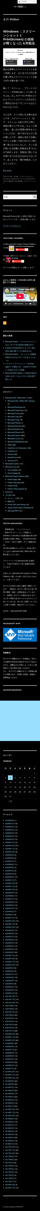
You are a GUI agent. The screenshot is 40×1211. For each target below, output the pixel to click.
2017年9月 (9, 1156)
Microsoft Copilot (12, 463)
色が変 (11, 181)
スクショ (22, 179)
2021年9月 (9, 1005)
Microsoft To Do (14, 438)
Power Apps (12, 479)
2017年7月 (9, 1162)
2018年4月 (9, 1134)
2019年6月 (9, 1090)
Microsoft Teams (14, 435)
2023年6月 (9, 939)
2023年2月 (9, 952)
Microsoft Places (14, 423)
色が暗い (20, 181)
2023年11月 (10, 924)
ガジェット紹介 (14, 498)
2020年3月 (9, 1062)
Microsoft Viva (10, 466)
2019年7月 (9, 1087)
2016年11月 (10, 1187)
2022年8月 (9, 971)
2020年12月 (10, 1034)
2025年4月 (9, 870)
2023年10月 (10, 927)
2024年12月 (10, 883)
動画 (9, 501)
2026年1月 (9, 842)
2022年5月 (9, 980)
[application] (20, 296)
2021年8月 (9, 1008)
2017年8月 (9, 1159)
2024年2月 (9, 914)
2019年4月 (9, 1096)
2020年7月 (9, 1049)
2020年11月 (10, 1037)
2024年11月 (10, 886)
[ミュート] (30, 304)
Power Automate (14, 482)
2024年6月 (9, 902)
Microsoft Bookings (15, 407)
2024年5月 (9, 905)
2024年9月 (9, 892)
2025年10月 (10, 851)
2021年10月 (10, 1002)
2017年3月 (9, 1175)
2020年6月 (9, 1052)
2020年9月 (9, 1043)
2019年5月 (9, 1093)
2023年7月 (9, 936)
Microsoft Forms (14, 413)
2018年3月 (9, 1137)
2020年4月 (9, 1059)
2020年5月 (9, 1056)
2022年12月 (10, 958)
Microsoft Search (14, 429)
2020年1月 (9, 1068)
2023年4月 (9, 946)
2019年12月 (10, 1071)
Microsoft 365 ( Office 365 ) (15, 397)
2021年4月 (9, 1021)
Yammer (11, 460)
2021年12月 (10, 996)
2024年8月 (9, 895)
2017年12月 (10, 1147)
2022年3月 (9, 986)
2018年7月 (9, 1125)
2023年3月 (9, 949)
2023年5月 (9, 943)
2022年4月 (9, 983)
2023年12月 (10, 921)
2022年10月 (10, 965)
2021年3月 (9, 1024)
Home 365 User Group (16, 504)
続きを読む (7, 170)
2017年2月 (9, 1178)
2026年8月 (9, 820)
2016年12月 (10, 1184)
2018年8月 (9, 1122)
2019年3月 (9, 1100)
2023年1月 (9, 955)
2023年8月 (9, 933)
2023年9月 (9, 930)
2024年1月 (9, 917)
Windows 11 (15, 179)
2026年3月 (9, 836)
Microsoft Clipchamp (16, 410)
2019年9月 (9, 1081)
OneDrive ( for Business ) (17, 448)
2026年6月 (9, 826)
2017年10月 (10, 1153)
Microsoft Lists (13, 416)
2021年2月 (9, 1027)
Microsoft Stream (14, 432)
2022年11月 (10, 961)
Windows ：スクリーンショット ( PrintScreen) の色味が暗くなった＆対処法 (19, 37)
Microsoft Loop (13, 419)
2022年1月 (9, 993)
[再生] (6, 304)
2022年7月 (9, 974)
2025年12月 (10, 845)
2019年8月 (9, 1084)
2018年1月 (9, 1143)
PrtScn (5, 181)
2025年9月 (9, 855)
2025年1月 (9, 880)
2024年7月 (9, 899)
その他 (16, 176)
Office (10, 445)
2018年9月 (9, 1118)
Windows (6, 179)
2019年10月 (10, 1078)
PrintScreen (30, 179)
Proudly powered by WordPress (13, 1207)
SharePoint (12, 457)
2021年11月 (10, 999)
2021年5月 (9, 1018)
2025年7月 (9, 861)
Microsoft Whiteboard (16, 441)
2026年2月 (9, 839)
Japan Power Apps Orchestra (19, 507)
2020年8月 (9, 1046)
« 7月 (10, 801)
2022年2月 (9, 990)
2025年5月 (9, 867)
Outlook (11, 454)
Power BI (11, 485)
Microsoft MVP (13, 510)
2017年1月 (9, 1181)
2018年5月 (9, 1131)
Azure (7, 492)
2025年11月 (10, 848)
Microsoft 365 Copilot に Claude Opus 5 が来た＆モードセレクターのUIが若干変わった (21, 376)
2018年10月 (10, 1115)
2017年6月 (9, 1165)
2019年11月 (10, 1074)
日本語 (24, 2)
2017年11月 (10, 1150)
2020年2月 (9, 1065)
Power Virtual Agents (16, 488)
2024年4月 (9, 908)
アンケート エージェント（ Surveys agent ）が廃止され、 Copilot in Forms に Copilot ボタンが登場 (20, 366)
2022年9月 (9, 968)
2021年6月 (9, 1015)
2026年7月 (9, 823)
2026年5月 (9, 829)
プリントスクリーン (26, 176)
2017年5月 (9, 1169)
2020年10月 (10, 1040)
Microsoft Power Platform (15, 476)
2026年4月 (9, 833)
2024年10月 (10, 889)
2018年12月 (10, 1109)
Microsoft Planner (14, 426)
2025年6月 (9, 864)
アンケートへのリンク (12, 225)
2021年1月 (9, 1030)
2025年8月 (9, 858)
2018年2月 (9, 1140)
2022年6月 (9, 977)
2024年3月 (9, 911)
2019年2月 (9, 1103)
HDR (15, 181)
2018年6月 (9, 1128)
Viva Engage (13, 473)
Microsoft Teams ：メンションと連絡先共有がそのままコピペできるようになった (20, 357)
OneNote (11, 451)
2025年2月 (9, 877)
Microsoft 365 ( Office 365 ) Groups (21, 401)
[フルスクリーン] (34, 304)
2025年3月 (9, 873)
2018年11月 (10, 1112)
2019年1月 (9, 1106)
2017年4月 (9, 1172)
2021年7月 (9, 1012)
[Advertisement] (20, 721)
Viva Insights (13, 470)
